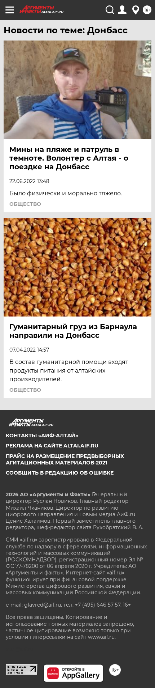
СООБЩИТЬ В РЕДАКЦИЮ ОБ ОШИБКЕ (60, 473)
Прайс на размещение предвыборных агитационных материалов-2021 (65, 459)
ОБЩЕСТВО (25, 204)
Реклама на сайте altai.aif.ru (52, 445)
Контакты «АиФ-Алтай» (42, 435)
